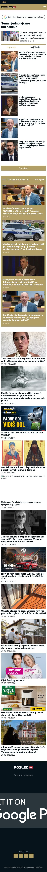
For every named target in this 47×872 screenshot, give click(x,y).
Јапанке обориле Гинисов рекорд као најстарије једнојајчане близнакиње (33, 35)
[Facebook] (16, 856)
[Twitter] (26, 856)
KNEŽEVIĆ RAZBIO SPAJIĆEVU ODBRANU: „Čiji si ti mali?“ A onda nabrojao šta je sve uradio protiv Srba (32, 55)
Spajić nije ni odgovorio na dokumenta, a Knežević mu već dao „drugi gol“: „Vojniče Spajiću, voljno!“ (32, 122)
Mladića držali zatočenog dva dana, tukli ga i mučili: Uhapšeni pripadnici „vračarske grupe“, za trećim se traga (32, 79)
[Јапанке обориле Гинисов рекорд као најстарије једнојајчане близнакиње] (10, 36)
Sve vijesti (23, 168)
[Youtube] (31, 856)
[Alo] (3, 2)
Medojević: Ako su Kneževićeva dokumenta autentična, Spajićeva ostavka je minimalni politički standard (30, 101)
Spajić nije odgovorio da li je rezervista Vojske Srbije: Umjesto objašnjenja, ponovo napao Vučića (32, 145)
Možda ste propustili (16, 179)
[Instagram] (21, 856)
